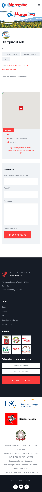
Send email (31, 54)
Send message (18, 235)
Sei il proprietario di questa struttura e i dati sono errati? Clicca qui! (21, 150)
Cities (4, 316)
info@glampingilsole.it (19, 138)
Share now (12, 54)
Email (7, 188)
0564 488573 (15, 275)
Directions (8, 130)
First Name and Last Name (17, 175)
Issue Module (7, 324)
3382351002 (14, 142)
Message (8, 201)
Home (4, 307)
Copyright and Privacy (10, 320)
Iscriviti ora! (22, 380)
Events (4, 311)
